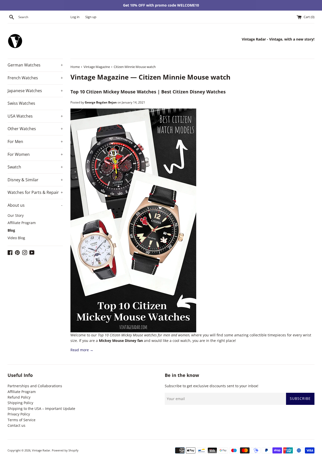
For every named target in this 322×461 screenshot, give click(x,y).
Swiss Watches (21, 103)
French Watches (35, 78)
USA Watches (35, 116)
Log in (74, 17)
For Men (35, 141)
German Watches (35, 65)
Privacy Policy (19, 414)
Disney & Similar (35, 180)
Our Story (16, 215)
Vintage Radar (41, 450)
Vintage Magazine (99, 77)
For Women (35, 154)
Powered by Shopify (65, 450)
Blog (11, 230)
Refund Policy (19, 397)
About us (35, 205)
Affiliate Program (22, 222)
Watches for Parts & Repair (35, 192)
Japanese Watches (35, 90)
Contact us (16, 425)
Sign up (90, 17)
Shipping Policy (20, 402)
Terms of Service (21, 419)
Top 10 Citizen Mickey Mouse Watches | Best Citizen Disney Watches (148, 92)
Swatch (35, 167)
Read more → (81, 349)
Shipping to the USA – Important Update (41, 408)
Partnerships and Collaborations (35, 385)
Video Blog (16, 237)
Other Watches (35, 128)
